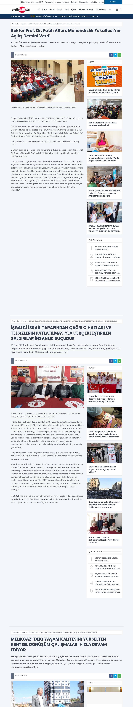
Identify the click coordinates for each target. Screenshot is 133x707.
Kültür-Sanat (101, 9)
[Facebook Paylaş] (111, 55)
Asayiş (59, 9)
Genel (52, 9)
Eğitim (73, 9)
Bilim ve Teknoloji (86, 9)
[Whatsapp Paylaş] (119, 55)
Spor (111, 9)
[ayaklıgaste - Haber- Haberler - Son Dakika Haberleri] (21, 9)
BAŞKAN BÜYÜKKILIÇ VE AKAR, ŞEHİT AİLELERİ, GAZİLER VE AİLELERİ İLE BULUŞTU (64, 16)
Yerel (67, 9)
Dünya (24, 321)
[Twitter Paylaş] (115, 55)
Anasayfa (15, 24)
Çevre (44, 9)
